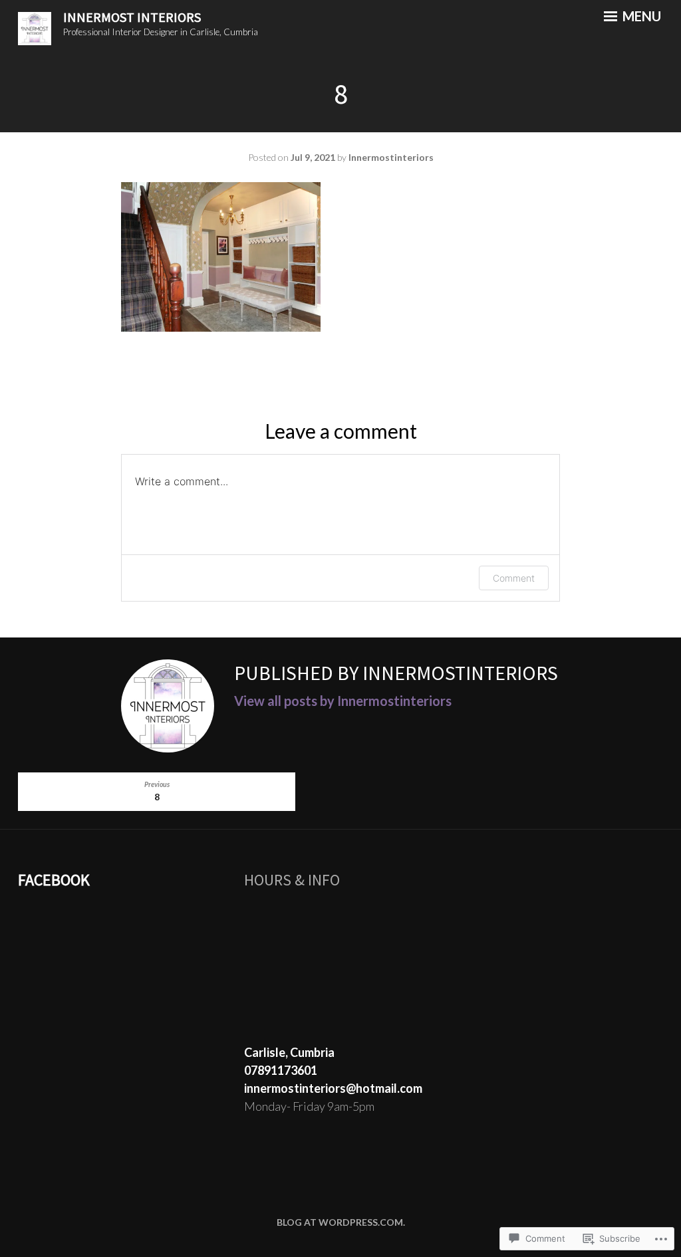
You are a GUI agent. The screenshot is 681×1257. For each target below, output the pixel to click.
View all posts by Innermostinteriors (343, 701)
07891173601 (280, 1070)
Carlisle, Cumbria (289, 1052)
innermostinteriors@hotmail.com (333, 1088)
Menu (640, 16)
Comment (514, 578)
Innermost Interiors (132, 17)
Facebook (54, 879)
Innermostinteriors (391, 157)
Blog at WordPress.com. (341, 1222)
